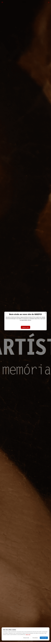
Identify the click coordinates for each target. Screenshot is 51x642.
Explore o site (25, 327)
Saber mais (28, 634)
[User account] (49, 2)
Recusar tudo (26, 637)
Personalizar (35, 637)
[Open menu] (2, 2)
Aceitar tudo (43, 637)
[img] (25, 2)
